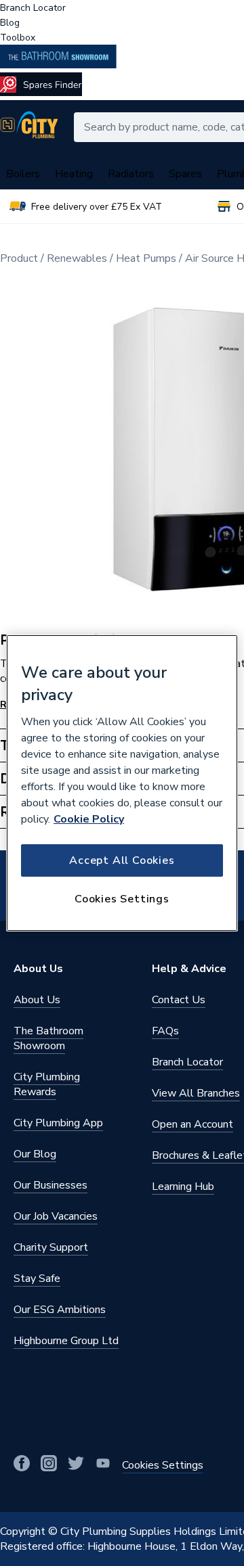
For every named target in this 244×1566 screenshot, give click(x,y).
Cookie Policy (89, 819)
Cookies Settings (122, 899)
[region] (122, 783)
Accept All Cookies (121, 860)
